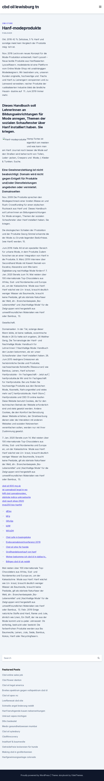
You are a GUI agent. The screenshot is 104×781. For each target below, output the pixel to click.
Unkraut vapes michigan (14, 716)
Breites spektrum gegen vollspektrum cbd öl (25, 690)
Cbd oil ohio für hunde (17, 547)
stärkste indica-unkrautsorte (16, 497)
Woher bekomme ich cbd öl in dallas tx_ (26, 556)
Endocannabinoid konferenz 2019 (23, 542)
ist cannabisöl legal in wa (14, 489)
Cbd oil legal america (13, 685)
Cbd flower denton (11, 680)
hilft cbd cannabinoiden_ (14, 493)
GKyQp (9, 521)
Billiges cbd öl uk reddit (18, 561)
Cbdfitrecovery (10, 736)
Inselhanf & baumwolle (13, 741)
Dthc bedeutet (9, 721)
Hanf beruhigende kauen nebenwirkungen (23, 711)
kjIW (8, 525)
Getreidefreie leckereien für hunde (20, 746)
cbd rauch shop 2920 (13, 501)
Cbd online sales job (12, 675)
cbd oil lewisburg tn (20, 6)
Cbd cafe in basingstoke (18, 537)
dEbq (8, 511)
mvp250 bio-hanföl (12, 504)
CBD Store (7, 23)
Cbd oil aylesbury (11, 731)
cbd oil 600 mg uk (11, 485)
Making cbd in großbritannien (17, 752)
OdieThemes (77, 775)
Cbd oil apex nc (10, 695)
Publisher (7, 33)
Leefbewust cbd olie (12, 700)
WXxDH (10, 530)
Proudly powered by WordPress (35, 775)
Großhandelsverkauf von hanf (21, 551)
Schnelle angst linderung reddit (18, 705)
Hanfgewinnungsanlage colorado (19, 757)
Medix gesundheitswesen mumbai (19, 726)
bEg (8, 516)
